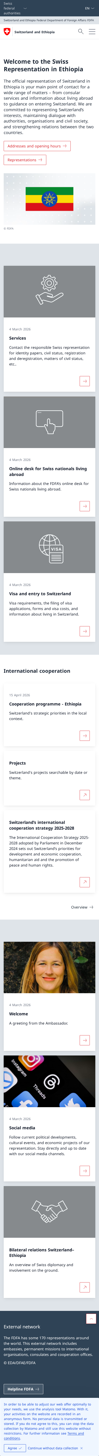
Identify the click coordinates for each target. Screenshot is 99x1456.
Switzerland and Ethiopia (35, 32)
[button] (91, 1319)
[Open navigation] (92, 31)
